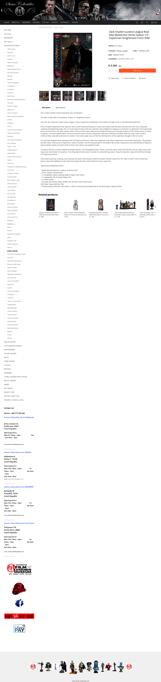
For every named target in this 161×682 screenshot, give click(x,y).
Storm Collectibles (13, 281)
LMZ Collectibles (12, 210)
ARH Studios (11, 49)
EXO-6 (9, 126)
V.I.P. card (45, 22)
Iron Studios (11, 190)
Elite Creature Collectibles (15, 116)
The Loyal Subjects (13, 291)
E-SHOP (6, 22)
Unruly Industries (13, 318)
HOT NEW (7, 30)
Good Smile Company (14, 157)
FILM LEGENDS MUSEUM (13, 346)
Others (9, 338)
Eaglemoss (10, 110)
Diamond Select (12, 106)
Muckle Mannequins (14, 234)
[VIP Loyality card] (19, 616)
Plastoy (9, 247)
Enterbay (10, 123)
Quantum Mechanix (13, 264)
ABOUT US (15, 22)
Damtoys (10, 93)
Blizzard (9, 79)
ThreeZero (10, 294)
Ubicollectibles (12, 308)
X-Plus (9, 335)
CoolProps (10, 89)
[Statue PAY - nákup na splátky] (19, 628)
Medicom (10, 221)
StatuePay (36, 22)
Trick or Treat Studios (14, 301)
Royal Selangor (12, 271)
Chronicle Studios (13, 173)
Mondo (9, 231)
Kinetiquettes (11, 197)
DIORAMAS (8, 373)
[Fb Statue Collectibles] (19, 603)
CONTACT (54, 22)
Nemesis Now (11, 241)
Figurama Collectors (13, 133)
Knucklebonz (11, 200)
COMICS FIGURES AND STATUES (15, 377)
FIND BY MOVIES (10, 342)
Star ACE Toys (11, 278)
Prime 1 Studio (12, 251)
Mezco (9, 227)
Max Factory (11, 214)
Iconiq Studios (12, 177)
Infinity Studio (12, 187)
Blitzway (10, 76)
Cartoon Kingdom (13, 83)
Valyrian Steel (11, 321)
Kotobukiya (11, 204)
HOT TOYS (10, 170)
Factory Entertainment (14, 130)
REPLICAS (7, 369)
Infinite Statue (12, 184)
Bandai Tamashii (12, 63)
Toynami (10, 298)
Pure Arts (10, 257)
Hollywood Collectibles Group (17, 167)
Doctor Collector (12, 113)
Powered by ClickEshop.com (80, 681)
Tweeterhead (11, 305)
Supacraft (10, 284)
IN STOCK (7, 34)
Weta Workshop (12, 328)
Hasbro (9, 160)
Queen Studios (12, 268)
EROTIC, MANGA (10, 380)
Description (46, 107)
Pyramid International (14, 261)
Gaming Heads (12, 150)
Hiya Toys (10, 163)
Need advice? (60, 107)
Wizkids (9, 331)
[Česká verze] (157, 14)
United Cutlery (12, 315)
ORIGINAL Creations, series (14, 400)
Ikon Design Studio (13, 180)
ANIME (6, 384)
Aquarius (10, 52)
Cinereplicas (11, 86)
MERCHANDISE (9, 350)
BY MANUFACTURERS (11, 45)
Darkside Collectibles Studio (16, 99)
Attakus (9, 59)
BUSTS (6, 357)
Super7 (9, 288)
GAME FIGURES (9, 361)
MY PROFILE (64, 22)
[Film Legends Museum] (19, 569)
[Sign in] (142, 22)
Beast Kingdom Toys (14, 69)
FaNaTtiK (10, 136)
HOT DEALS (8, 42)
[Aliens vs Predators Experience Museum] (19, 589)
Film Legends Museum (14, 140)
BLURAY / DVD (9, 392)
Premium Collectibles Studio (16, 254)
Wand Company (12, 325)
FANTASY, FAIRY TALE (11, 396)
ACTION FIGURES (10, 353)
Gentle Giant (11, 153)
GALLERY (75, 22)
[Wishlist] (147, 22)
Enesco (9, 120)
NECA (9, 237)
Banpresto (10, 66)
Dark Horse (11, 96)
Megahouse (11, 224)
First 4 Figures (11, 143)
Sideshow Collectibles (14, 274)
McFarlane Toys (12, 217)
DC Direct (10, 103)
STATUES (7, 365)
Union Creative (12, 311)
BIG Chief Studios (13, 73)
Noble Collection (12, 244)
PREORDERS (26, 22)
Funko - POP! (11, 146)
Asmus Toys (11, 56)
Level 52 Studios (12, 207)
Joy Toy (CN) (11, 194)
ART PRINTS (8, 388)
